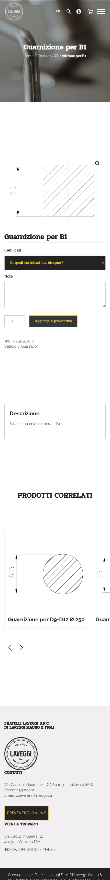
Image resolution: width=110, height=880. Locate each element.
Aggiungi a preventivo (53, 321)
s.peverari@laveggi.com (34, 795)
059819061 (25, 790)
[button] (21, 647)
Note (8, 276)
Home (29, 56)
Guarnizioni (30, 346)
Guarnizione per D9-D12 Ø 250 (46, 619)
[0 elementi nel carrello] (90, 11)
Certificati (12, 250)
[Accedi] (78, 11)
